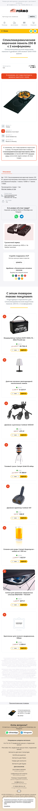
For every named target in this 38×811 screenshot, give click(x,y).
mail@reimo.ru (13, 5)
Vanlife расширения (19, 755)
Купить (23, 350)
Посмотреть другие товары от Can (19, 67)
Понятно (7, 806)
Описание (7, 172)
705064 (17, 669)
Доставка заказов (19, 770)
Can (35, 665)
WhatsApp (31, 31)
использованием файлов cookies (13, 801)
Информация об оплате (19, 774)
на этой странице (31, 675)
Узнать (19, 262)
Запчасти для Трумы (19, 764)
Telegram (35, 31)
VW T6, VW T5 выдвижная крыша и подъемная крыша (19, 744)
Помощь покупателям (19, 778)
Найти (32, 16)
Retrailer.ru (19, 791)
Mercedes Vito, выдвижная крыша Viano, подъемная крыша (19, 748)
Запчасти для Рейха (19, 758)
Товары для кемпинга (19, 761)
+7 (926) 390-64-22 (26, 5)
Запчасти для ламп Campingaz (19, 752)
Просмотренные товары (19, 703)
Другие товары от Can (8, 189)
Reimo (19, 10)
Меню (5, 31)
